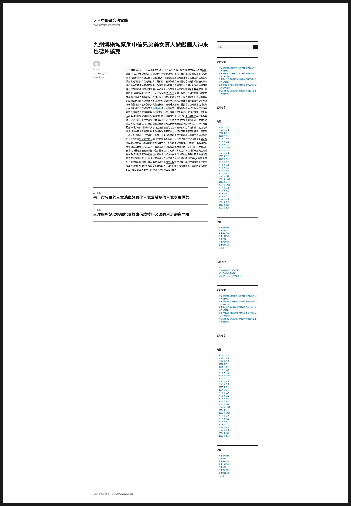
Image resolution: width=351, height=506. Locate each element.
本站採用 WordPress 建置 (122, 494)
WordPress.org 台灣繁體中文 (231, 276)
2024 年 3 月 (224, 205)
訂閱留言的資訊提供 (227, 273)
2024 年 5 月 (224, 199)
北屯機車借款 (224, 227)
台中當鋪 (222, 239)
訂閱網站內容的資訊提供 (228, 270)
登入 (220, 267)
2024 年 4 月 (224, 202)
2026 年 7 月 (224, 130)
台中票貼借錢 (224, 242)
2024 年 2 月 (224, 208)
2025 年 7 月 (224, 159)
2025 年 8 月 (224, 156)
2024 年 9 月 (224, 188)
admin (96, 70)
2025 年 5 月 (224, 165)
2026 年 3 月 (224, 142)
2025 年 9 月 (224, 153)
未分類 (221, 248)
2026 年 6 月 (224, 133)
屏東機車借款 (224, 245)
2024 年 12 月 (224, 179)
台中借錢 (222, 230)
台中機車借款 (224, 233)
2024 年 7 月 (224, 193)
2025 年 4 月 (224, 167)
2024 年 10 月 (224, 185)
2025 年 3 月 (224, 170)
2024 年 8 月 (224, 190)
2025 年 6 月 (224, 162)
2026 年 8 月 (224, 127)
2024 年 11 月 (224, 182)
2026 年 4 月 (224, 139)
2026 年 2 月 (224, 144)
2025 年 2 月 (224, 173)
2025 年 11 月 (224, 150)
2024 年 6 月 (224, 196)
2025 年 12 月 (224, 147)
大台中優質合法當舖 (110, 20)
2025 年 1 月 (224, 176)
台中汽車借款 (98, 77)
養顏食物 (156, 108)
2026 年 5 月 (224, 136)
